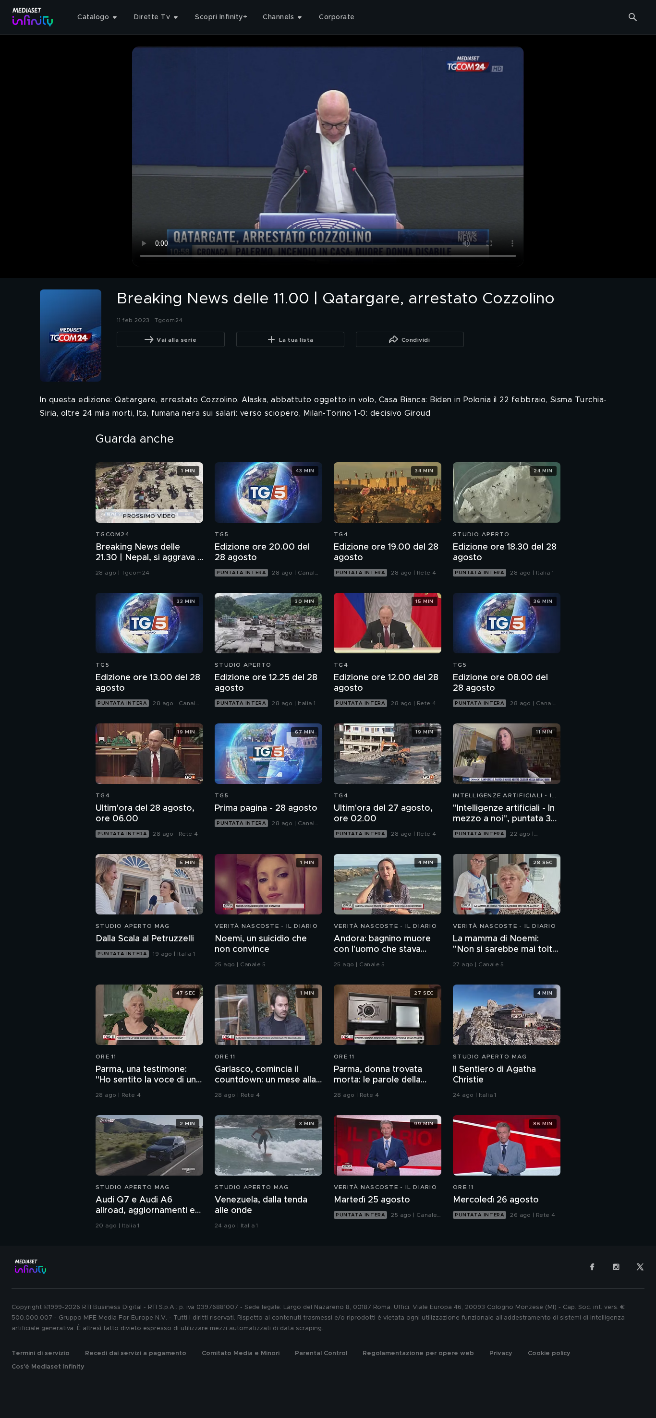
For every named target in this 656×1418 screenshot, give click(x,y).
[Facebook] (592, 1266)
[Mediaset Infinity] (33, 17)
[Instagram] (616, 1266)
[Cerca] (633, 17)
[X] (640, 1266)
